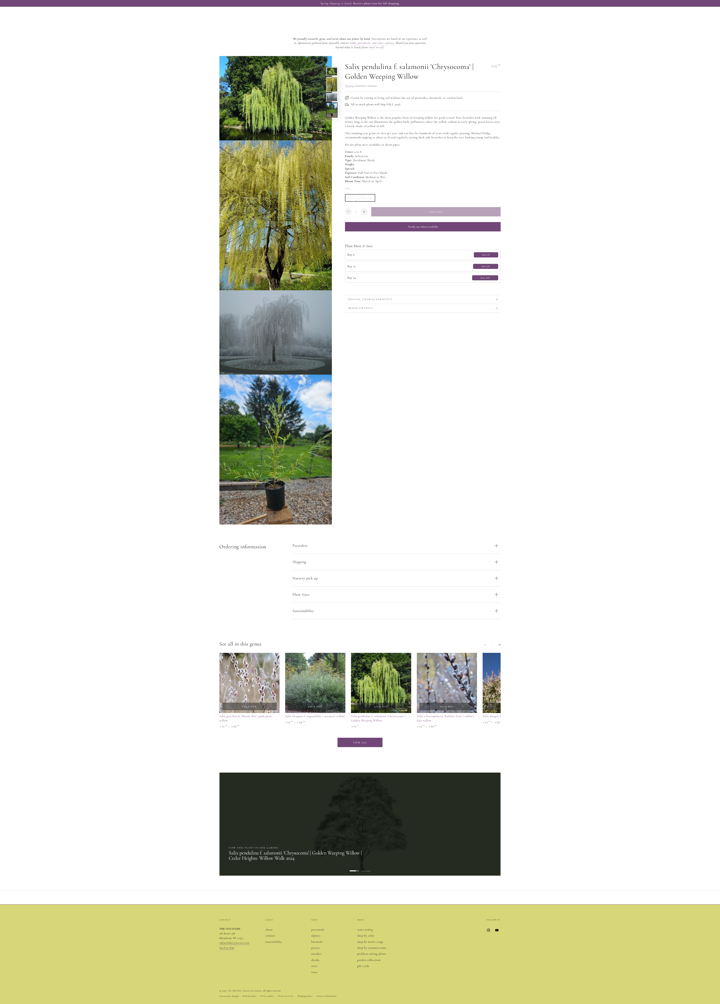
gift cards (363, 966)
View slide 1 (354, 868)
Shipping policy (305, 996)
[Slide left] (488, 645)
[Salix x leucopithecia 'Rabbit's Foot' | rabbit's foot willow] (447, 683)
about (269, 929)
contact (270, 935)
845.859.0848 (226, 947)
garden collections (369, 960)
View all (360, 742)
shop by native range (370, 942)
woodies (316, 954)
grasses (315, 948)
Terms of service (286, 996)
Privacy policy (267, 996)
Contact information (326, 996)
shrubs (315, 960)
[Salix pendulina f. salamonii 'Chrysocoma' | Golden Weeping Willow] (381, 683)
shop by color (366, 935)
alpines (315, 935)
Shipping (349, 86)
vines (314, 972)
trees (314, 966)
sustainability (273, 942)
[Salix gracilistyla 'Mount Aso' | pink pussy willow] (249, 683)
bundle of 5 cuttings (360, 199)
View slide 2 (365, 868)
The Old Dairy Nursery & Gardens (245, 990)
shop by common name (371, 948)
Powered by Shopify (229, 996)
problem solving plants (371, 954)
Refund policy (249, 996)
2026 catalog (365, 929)
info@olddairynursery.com (234, 942)
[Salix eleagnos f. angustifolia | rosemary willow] (315, 683)
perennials (317, 929)
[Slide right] (496, 645)
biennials (316, 942)
